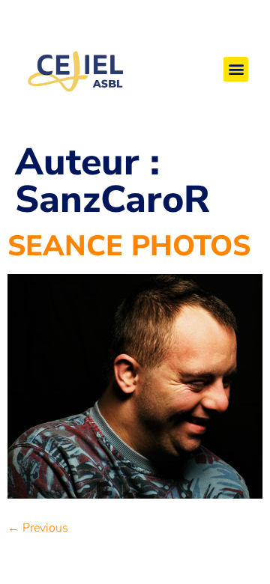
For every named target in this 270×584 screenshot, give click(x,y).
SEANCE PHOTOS (129, 246)
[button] (236, 69)
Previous (38, 528)
